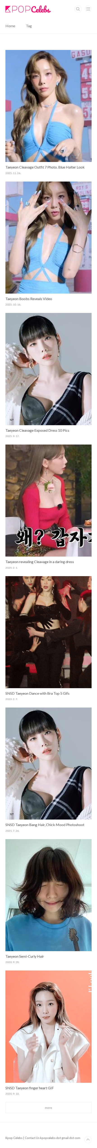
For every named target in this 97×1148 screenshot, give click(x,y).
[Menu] (88, 8)
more (48, 1108)
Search (78, 9)
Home (10, 26)
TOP (88, 1139)
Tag (29, 26)
